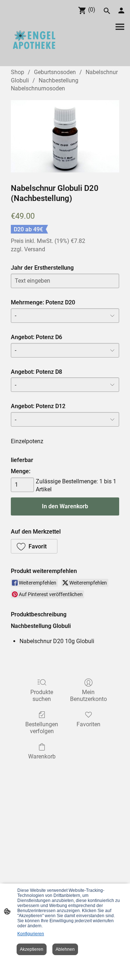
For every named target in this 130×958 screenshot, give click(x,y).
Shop (17, 72)
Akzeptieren (31, 949)
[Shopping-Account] (121, 10)
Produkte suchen (41, 695)
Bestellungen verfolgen (41, 728)
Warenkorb (42, 756)
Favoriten (88, 724)
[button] (34, 546)
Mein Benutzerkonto (88, 695)
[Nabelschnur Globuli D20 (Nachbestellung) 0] (65, 136)
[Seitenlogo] (34, 40)
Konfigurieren (30, 933)
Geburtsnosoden (55, 72)
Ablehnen (65, 949)
